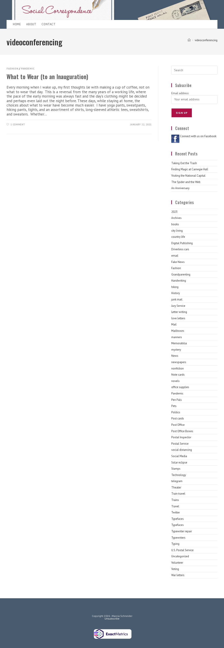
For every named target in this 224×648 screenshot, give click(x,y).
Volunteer (177, 563)
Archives (176, 218)
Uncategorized (180, 556)
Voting (175, 569)
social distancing (181, 450)
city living (177, 231)
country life (178, 237)
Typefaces (177, 519)
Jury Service (178, 306)
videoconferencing (206, 40)
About (31, 24)
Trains (175, 500)
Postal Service (180, 444)
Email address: (180, 93)
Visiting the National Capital (188, 176)
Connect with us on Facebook (198, 136)
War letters (177, 575)
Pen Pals (176, 400)
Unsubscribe (112, 618)
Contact (48, 24)
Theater (176, 487)
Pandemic (28, 68)
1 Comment (17, 124)
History (175, 293)
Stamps (175, 468)
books (175, 224)
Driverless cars (180, 249)
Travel (175, 506)
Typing (175, 544)
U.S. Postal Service (182, 550)
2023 (174, 212)
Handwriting (178, 280)
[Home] (189, 40)
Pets (174, 406)
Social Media (179, 456)
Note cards (178, 374)
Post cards (177, 418)
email (174, 255)
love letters (178, 318)
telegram (176, 481)
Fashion (12, 68)
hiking (174, 287)
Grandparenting (180, 274)
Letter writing (179, 312)
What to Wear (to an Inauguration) (47, 76)
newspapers (178, 362)
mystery (176, 350)
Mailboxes (177, 331)
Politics (175, 412)
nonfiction (177, 368)
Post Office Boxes (182, 431)
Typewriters (178, 538)
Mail (174, 324)
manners (176, 337)
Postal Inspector (181, 437)
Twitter (175, 512)
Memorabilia (179, 343)
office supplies (180, 387)
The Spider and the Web (185, 182)
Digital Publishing (182, 243)
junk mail (176, 299)
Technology (178, 475)
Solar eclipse (179, 462)
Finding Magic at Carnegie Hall (189, 169)
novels (175, 381)
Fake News (178, 262)
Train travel (178, 493)
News (174, 356)
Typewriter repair (181, 531)
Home (17, 24)
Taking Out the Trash (184, 163)
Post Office (178, 425)
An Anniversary (180, 188)
